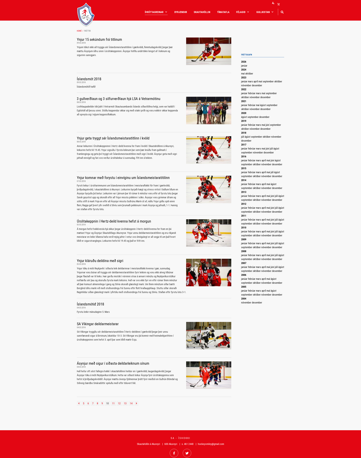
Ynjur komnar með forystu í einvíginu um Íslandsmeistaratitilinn (123, 178)
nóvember (246, 85)
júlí (243, 136)
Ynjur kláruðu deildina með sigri (100, 261)
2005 (243, 286)
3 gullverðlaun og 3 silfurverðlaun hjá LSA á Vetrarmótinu (118, 99)
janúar (244, 65)
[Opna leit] (282, 11)
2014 (243, 180)
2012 (243, 203)
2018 (243, 132)
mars (251, 81)
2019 (243, 120)
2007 (243, 263)
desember (257, 85)
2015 (243, 168)
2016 (243, 156)
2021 (243, 101)
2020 (243, 113)
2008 (243, 251)
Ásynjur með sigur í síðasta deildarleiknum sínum (113, 363)
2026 (243, 61)
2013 (243, 192)
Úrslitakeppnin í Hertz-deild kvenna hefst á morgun (114, 221)
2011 (243, 215)
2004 (243, 298)
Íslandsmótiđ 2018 (90, 304)
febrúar (252, 93)
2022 (243, 89)
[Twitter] (187, 453)
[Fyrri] (79, 403)
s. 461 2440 (187, 443)
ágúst (263, 105)
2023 (243, 77)
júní (268, 124)
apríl (256, 81)
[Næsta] (136, 403)
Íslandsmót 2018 (89, 79)
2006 (243, 274)
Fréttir (87, 31)
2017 (243, 144)
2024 (243, 69)
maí (243, 73)
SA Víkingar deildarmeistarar (98, 324)
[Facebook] (174, 453)
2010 (243, 227)
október (249, 73)
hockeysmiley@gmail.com (211, 443)
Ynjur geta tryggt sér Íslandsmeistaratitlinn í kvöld (113, 138)
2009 (243, 239)
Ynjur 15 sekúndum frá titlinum (99, 39)
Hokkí (79, 31)
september (268, 81)
